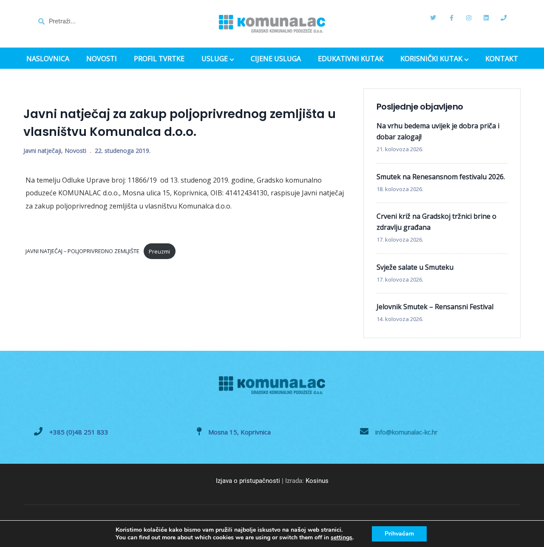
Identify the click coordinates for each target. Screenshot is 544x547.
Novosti (75, 151)
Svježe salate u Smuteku (415, 267)
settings (341, 537)
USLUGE (214, 59)
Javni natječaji (42, 151)
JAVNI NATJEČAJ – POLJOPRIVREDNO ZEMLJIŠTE (82, 251)
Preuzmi (159, 251)
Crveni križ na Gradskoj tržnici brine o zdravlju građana (436, 221)
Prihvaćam (399, 534)
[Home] (272, 24)
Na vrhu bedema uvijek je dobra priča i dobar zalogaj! (438, 131)
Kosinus (317, 481)
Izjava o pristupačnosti (248, 481)
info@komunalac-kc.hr (406, 432)
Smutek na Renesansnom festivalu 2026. (441, 176)
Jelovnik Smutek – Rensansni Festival (435, 306)
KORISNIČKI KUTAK (431, 59)
